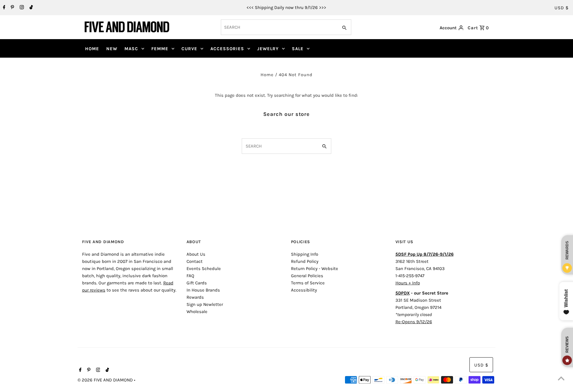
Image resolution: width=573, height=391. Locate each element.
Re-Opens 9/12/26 (413, 321)
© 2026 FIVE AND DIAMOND (106, 380)
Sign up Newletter (205, 304)
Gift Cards (197, 283)
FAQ (190, 275)
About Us (196, 254)
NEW (111, 48)
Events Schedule (204, 268)
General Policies (307, 275)
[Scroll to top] (561, 379)
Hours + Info (407, 283)
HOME (92, 48)
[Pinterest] (11, 8)
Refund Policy (304, 261)
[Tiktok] (30, 8)
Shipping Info (304, 254)
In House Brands (203, 290)
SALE (298, 48)
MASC (131, 48)
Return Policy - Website (314, 268)
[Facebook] (3, 8)
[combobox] (279, 27)
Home (267, 74)
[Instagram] (21, 8)
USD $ (561, 7)
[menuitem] (92, 49)
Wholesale (197, 311)
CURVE (189, 48)
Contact (195, 261)
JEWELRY (268, 48)
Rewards (195, 297)
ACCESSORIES (227, 48)
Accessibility (304, 290)
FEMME (159, 48)
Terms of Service (308, 283)
